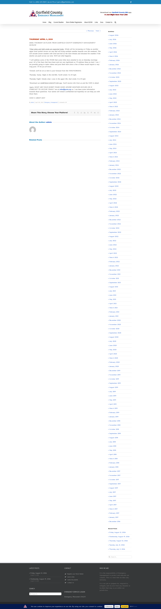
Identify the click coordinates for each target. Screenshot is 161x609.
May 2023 (112, 199)
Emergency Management (51, 102)
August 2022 (113, 236)
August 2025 (113, 85)
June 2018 (112, 446)
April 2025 (113, 102)
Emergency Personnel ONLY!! (75, 597)
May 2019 (112, 400)
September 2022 (115, 232)
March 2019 (113, 408)
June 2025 (113, 94)
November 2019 (114, 375)
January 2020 (114, 366)
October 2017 (114, 479)
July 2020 (112, 341)
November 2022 (115, 224)
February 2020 (114, 362)
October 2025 (114, 77)
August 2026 (113, 35)
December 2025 (115, 69)
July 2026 (112, 39)
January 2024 (114, 165)
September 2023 (115, 182)
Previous (91, 31)
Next (97, 31)
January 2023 (114, 215)
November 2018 (114, 425)
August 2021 (113, 287)
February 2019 (114, 412)
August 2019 (113, 387)
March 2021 (113, 308)
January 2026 (114, 64)
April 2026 (113, 52)
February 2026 (114, 60)
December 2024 (115, 119)
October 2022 (114, 228)
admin (32, 102)
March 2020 (113, 358)
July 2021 (112, 291)
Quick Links (70, 577)
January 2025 (114, 115)
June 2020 (113, 345)
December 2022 (115, 220)
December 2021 (114, 270)
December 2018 (114, 421)
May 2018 (112, 450)
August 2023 (113, 186)
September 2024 (115, 132)
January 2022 (114, 266)
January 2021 (113, 316)
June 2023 (113, 194)
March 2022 (113, 257)
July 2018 (112, 442)
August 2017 (113, 488)
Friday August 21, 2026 (117, 532)
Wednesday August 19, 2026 (119, 536)
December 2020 (115, 320)
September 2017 (115, 484)
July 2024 (112, 140)
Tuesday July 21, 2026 (117, 545)
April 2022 (113, 253)
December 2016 (114, 521)
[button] (115, 22)
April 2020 (113, 354)
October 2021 (114, 278)
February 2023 (114, 211)
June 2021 (112, 295)
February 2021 (114, 312)
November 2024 (115, 123)
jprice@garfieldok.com (65, 2)
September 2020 (115, 333)
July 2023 (112, 190)
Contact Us (70, 582)
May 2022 (112, 249)
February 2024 (114, 161)
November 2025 (115, 73)
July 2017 (112, 492)
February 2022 (114, 261)
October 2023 (114, 178)
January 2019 (113, 417)
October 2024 (114, 127)
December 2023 (115, 169)
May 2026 (112, 48)
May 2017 (112, 500)
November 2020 (115, 324)
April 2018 (112, 454)
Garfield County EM (120, 12)
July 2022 (112, 241)
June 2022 (113, 245)
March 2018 (113, 458)
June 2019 (112, 396)
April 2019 (112, 404)
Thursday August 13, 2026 (118, 541)
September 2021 (115, 282)
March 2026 (113, 56)
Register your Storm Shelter (75, 574)
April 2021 (112, 303)
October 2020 (114, 329)
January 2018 (113, 467)
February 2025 (114, 111)
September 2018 (115, 433)
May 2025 (112, 98)
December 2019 (114, 370)
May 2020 (112, 350)
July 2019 (112, 391)
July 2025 (112, 90)
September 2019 (115, 383)
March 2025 (113, 106)
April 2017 (112, 505)
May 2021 (112, 299)
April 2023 (113, 203)
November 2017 (114, 475)
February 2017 (114, 513)
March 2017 (113, 509)
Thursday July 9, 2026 (117, 549)
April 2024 (113, 153)
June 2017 (112, 496)
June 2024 (113, 144)
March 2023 (113, 207)
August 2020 (113, 337)
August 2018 (113, 438)
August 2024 (113, 136)
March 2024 (113, 157)
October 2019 (114, 379)
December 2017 (114, 471)
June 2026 (113, 44)
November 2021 (114, 274)
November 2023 (115, 173)
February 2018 (114, 463)
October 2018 (114, 429)
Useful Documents (72, 580)
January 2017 (113, 517)
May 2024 (112, 148)
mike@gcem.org (65, 89)
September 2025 (115, 81)
